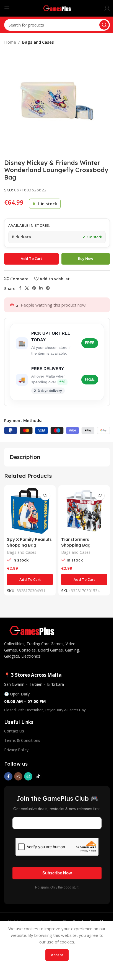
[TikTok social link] (38, 776)
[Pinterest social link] (34, 288)
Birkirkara (55, 684)
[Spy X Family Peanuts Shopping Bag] (30, 511)
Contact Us (14, 731)
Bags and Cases (38, 42)
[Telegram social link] (47, 288)
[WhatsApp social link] (28, 776)
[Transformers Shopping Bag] (84, 511)
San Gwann (14, 684)
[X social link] (26, 288)
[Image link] (31, 630)
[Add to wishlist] (45, 495)
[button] (30, 579)
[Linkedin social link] (41, 288)
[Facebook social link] (20, 288)
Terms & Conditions (22, 740)
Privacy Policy (16, 749)
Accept (57, 954)
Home (10, 42)
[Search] (104, 25)
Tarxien (35, 684)
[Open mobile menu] (6, 8)
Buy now (85, 258)
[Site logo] (57, 7)
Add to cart (31, 258)
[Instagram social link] (18, 776)
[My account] (107, 8)
